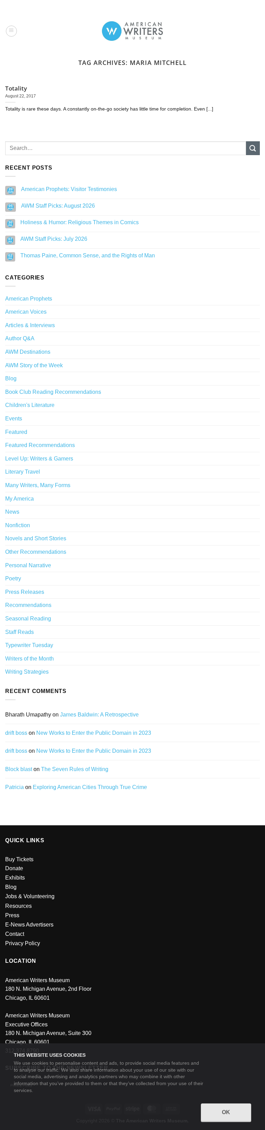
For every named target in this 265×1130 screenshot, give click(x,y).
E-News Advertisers (29, 925)
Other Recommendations (35, 552)
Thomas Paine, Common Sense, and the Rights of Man (87, 255)
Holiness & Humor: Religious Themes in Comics (79, 222)
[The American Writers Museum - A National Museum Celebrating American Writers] (132, 31)
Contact (14, 934)
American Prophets (28, 299)
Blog (11, 378)
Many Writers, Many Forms (37, 485)
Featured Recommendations (40, 445)
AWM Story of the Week (34, 365)
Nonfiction (17, 525)
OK (226, 1112)
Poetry (13, 578)
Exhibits (15, 878)
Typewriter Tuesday (29, 645)
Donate (14, 868)
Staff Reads (19, 632)
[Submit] (253, 148)
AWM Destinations (27, 352)
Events (13, 418)
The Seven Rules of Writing (74, 769)
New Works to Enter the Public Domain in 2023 (93, 733)
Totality (16, 88)
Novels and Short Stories (35, 538)
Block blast (18, 769)
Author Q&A (20, 338)
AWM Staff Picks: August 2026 (58, 206)
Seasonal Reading (28, 618)
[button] (11, 31)
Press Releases (24, 592)
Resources (18, 906)
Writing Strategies (27, 672)
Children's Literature (30, 405)
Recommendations (28, 605)
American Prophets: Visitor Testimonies (69, 189)
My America (19, 499)
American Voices (26, 312)
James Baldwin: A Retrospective (99, 715)
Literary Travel (22, 472)
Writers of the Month (29, 659)
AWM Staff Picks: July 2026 (53, 239)
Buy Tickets (19, 859)
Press (12, 915)
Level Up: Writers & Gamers (39, 459)
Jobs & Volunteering (30, 896)
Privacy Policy (22, 943)
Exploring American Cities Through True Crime (90, 787)
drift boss (16, 733)
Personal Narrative (28, 565)
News (12, 512)
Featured (16, 432)
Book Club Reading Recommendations (53, 392)
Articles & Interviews (30, 325)
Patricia (14, 787)
